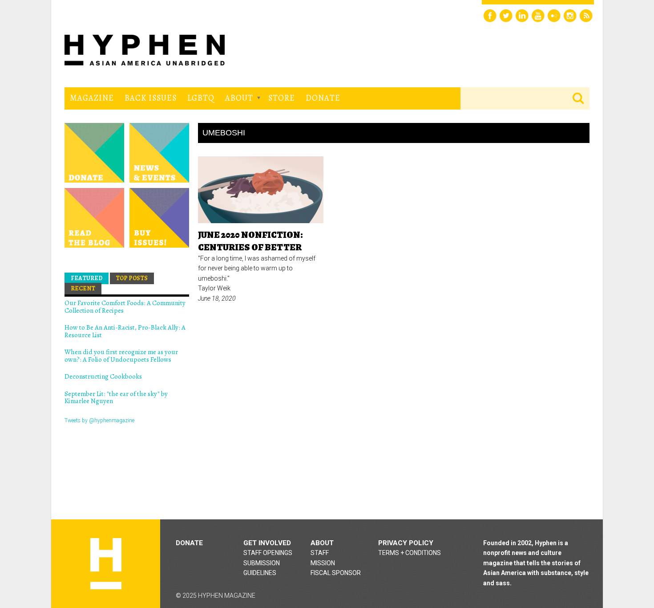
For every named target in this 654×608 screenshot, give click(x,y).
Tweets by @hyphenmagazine (99, 420)
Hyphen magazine (105, 563)
